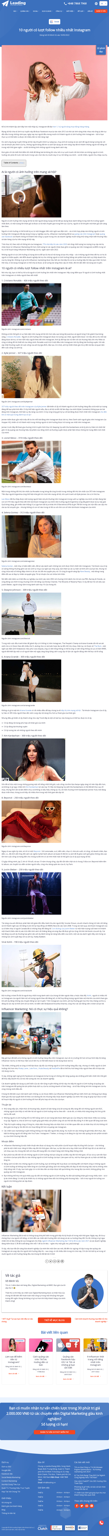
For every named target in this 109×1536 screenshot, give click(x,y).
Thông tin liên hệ (8, 1513)
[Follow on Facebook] (77, 1506)
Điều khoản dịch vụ (28, 1527)
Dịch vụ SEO (6, 1466)
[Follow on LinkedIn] (91, 1506)
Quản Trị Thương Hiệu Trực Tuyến (16, 1488)
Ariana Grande (25, 710)
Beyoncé (37, 851)
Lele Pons (33, 1068)
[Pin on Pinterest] (58, 1261)
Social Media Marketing (11, 1477)
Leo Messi (6, 499)
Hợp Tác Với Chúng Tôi (11, 1491)
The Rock (97, 646)
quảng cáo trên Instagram (84, 234)
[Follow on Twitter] (81, 1506)
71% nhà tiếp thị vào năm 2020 (55, 244)
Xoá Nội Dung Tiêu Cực (11, 1484)
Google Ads (6, 1470)
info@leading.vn (49, 1482)
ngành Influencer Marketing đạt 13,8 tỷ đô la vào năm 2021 (65, 1241)
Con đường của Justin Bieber (63, 928)
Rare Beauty (85, 571)
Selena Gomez (7, 566)
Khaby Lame (23, 1068)
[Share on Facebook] (47, 1261)
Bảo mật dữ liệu (20, 1529)
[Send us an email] (86, 1506)
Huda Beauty (44, 1068)
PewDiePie (56, 1068)
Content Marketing (9, 1481)
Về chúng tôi (7, 1502)
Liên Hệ (90, 11)
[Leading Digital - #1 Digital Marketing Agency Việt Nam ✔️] (14, 3)
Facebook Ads (7, 1474)
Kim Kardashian (32, 787)
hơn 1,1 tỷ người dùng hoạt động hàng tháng (71, 127)
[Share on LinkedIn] (62, 1261)
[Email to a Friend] (54, 1261)
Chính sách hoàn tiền (8, 1529)
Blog (3, 1510)
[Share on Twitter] (50, 1261)
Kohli (89, 995)
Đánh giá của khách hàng (12, 1506)
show (21, 163)
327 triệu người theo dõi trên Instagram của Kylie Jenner (24, 406)
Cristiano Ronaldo (13, 337)
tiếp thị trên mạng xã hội (71, 710)
